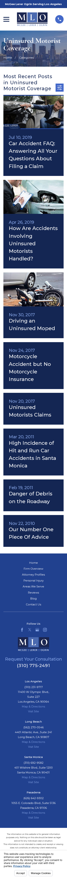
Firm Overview (33, 568)
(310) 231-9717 (33, 687)
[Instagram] (45, 630)
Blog (33, 598)
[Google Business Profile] (37, 630)
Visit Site (33, 711)
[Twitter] (30, 630)
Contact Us (33, 604)
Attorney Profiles (33, 574)
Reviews (33, 592)
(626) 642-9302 (33, 798)
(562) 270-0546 (33, 727)
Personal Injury (33, 580)
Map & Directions (33, 706)
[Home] (32, 19)
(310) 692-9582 (33, 762)
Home (33, 562)
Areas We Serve (33, 586)
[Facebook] (22, 630)
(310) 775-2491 (33, 665)
